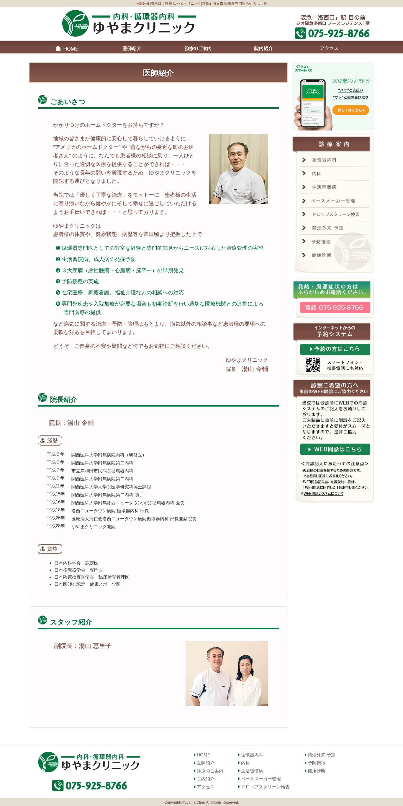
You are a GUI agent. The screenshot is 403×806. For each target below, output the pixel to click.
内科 (245, 762)
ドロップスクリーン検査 (265, 786)
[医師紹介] (132, 48)
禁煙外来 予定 (321, 754)
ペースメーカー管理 (260, 778)
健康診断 (316, 770)
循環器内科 (251, 754)
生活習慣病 (251, 770)
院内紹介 (205, 778)
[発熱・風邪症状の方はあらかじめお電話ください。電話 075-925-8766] (333, 298)
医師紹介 (205, 762)
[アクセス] (329, 48)
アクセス (205, 786)
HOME (203, 754)
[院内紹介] (263, 48)
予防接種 (316, 762)
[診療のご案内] (198, 48)
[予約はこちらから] (333, 347)
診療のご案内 (209, 770)
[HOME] (66, 48)
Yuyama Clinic (194, 802)
